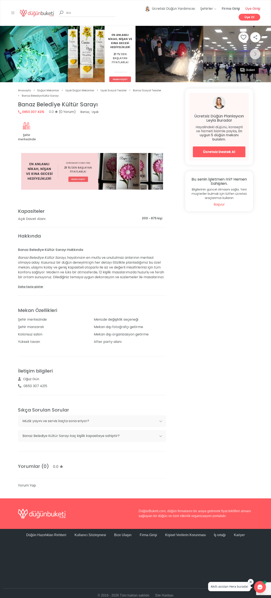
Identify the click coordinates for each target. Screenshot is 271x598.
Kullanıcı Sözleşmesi (90, 535)
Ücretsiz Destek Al (219, 151)
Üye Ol (249, 17)
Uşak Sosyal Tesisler (114, 90)
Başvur (219, 204)
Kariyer (239, 535)
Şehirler (207, 8)
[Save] (243, 37)
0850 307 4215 (32, 112)
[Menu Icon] (13, 13)
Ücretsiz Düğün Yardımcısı (173, 8)
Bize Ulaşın (122, 535)
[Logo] (37, 12)
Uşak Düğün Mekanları (79, 90)
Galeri (250, 70)
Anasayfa (24, 90)
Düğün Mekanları (48, 90)
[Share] (255, 37)
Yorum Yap (27, 485)
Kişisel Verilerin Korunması (185, 535)
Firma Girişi (231, 8)
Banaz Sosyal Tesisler (147, 90)
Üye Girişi (252, 8)
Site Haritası (164, 595)
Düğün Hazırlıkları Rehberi (46, 535)
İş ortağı (220, 535)
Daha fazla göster (30, 286)
